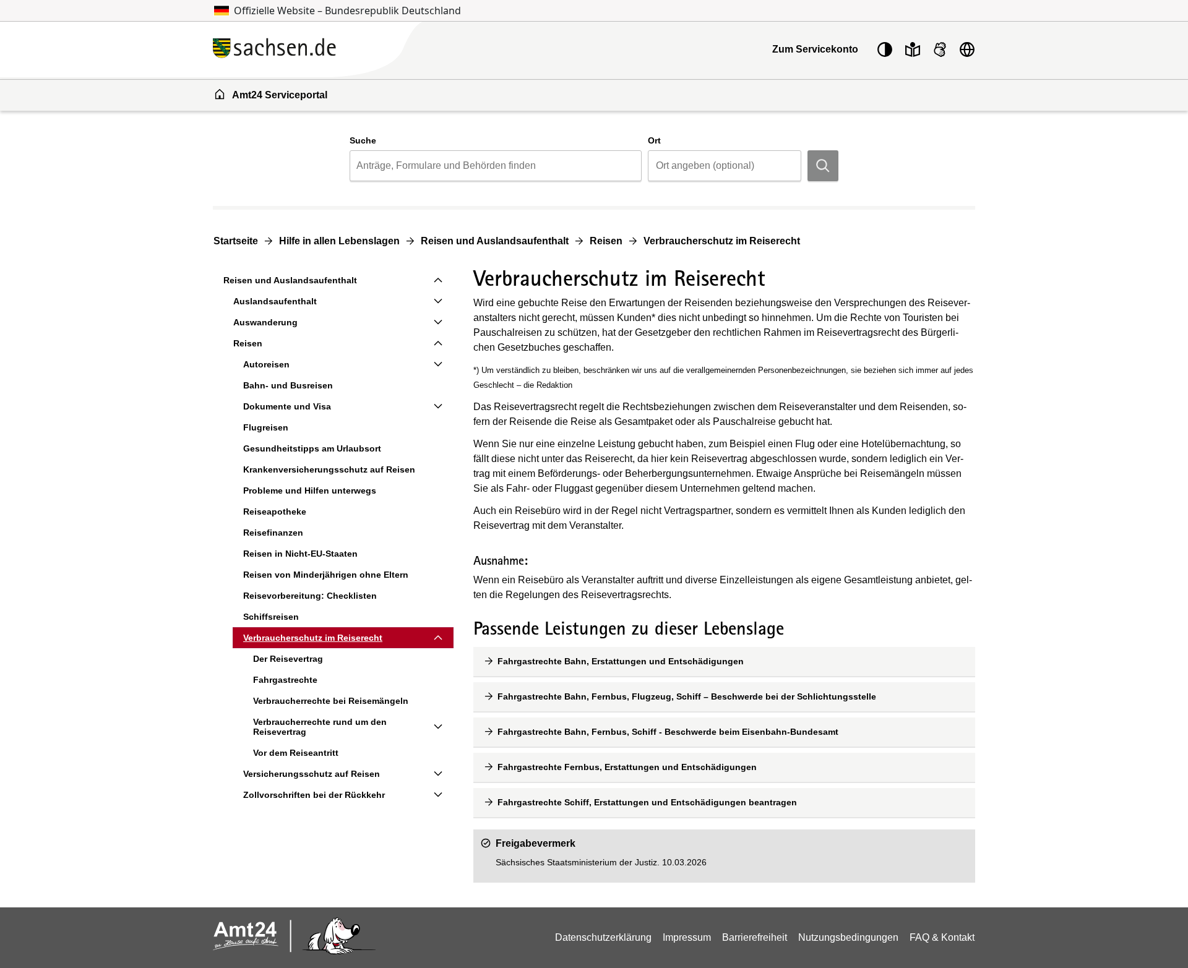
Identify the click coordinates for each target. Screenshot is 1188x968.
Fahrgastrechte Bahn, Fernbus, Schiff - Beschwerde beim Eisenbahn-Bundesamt (667, 732)
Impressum (687, 937)
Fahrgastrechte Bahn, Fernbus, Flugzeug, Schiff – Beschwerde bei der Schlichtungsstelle (686, 696)
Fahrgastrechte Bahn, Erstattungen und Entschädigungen (620, 661)
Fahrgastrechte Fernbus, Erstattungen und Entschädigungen (627, 767)
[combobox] (495, 165)
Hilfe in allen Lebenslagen (339, 241)
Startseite (235, 241)
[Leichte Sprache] (913, 49)
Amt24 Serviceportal (279, 95)
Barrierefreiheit (754, 937)
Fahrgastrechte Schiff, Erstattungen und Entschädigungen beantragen (647, 802)
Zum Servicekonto (815, 49)
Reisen (606, 241)
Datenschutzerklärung (603, 937)
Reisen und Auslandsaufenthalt (495, 241)
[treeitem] (333, 280)
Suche (363, 140)
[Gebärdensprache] (940, 49)
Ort (654, 140)
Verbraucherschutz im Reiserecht (722, 241)
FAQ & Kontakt (942, 937)
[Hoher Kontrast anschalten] (884, 49)
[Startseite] (346, 49)
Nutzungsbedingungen (848, 937)
